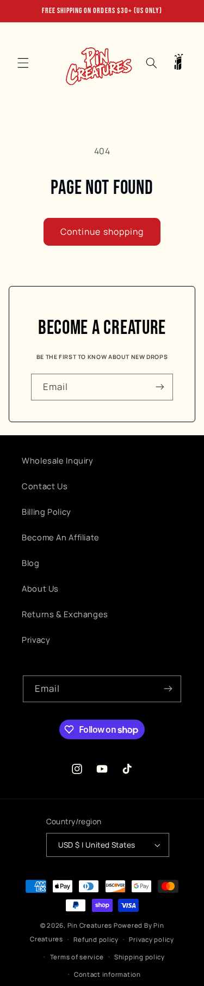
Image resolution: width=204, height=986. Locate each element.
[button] (22, 62)
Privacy (36, 639)
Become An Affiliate (61, 537)
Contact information (107, 974)
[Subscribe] (159, 387)
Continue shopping (102, 232)
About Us (40, 588)
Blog (31, 562)
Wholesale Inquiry (58, 460)
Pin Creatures (90, 925)
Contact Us (44, 485)
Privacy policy (151, 939)
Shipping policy (139, 957)
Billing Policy (46, 511)
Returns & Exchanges (65, 613)
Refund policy (96, 939)
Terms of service (77, 957)
